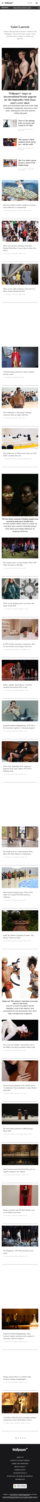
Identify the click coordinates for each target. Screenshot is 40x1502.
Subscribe (29, 2)
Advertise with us (20, 1473)
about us (20, 1457)
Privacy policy (20, 1467)
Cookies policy (20, 1470)
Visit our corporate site (24, 1495)
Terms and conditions (20, 1463)
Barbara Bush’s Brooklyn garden (22, 8)
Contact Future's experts (20, 1460)
